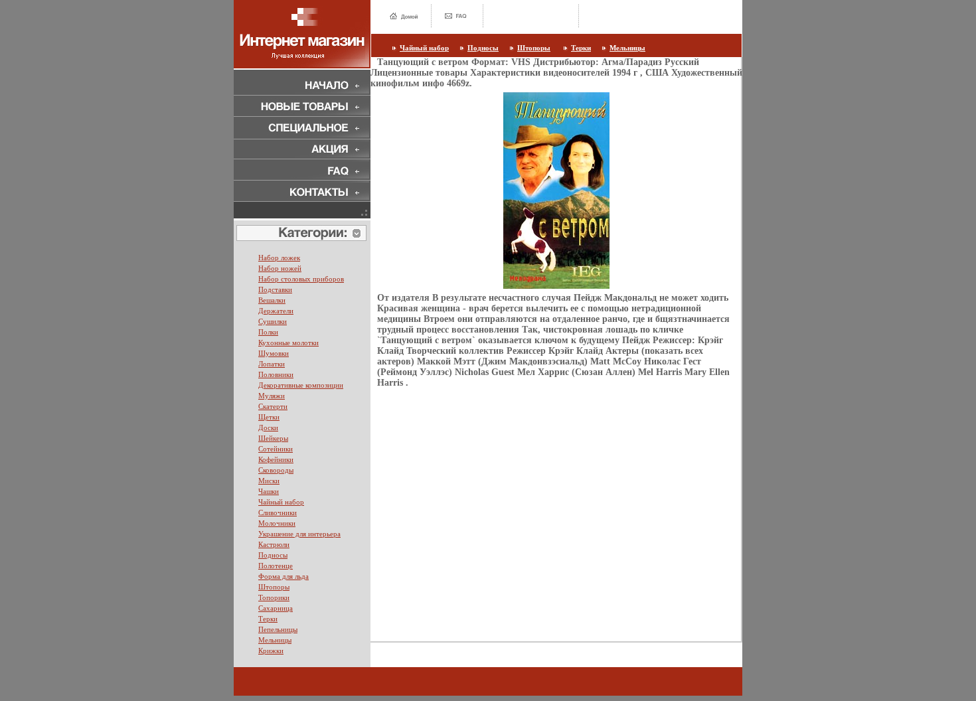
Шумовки (273, 353)
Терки (581, 48)
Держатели (275, 311)
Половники (275, 374)
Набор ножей (279, 268)
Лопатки (271, 364)
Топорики (273, 597)
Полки (268, 332)
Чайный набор (424, 48)
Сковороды (275, 470)
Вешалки (271, 300)
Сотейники (275, 449)
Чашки (268, 491)
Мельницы (627, 48)
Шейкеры (273, 438)
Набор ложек (279, 258)
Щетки (269, 417)
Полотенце (275, 566)
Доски (268, 427)
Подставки (275, 289)
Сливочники (277, 512)
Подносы (483, 48)
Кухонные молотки (288, 343)
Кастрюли (273, 544)
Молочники (276, 523)
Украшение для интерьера (299, 534)
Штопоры (533, 48)
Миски (269, 481)
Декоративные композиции (300, 385)
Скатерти (272, 406)
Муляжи (271, 396)
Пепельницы (277, 629)
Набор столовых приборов (301, 279)
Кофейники (275, 459)
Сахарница (275, 608)
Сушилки (272, 321)
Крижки (271, 651)
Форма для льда (283, 576)
